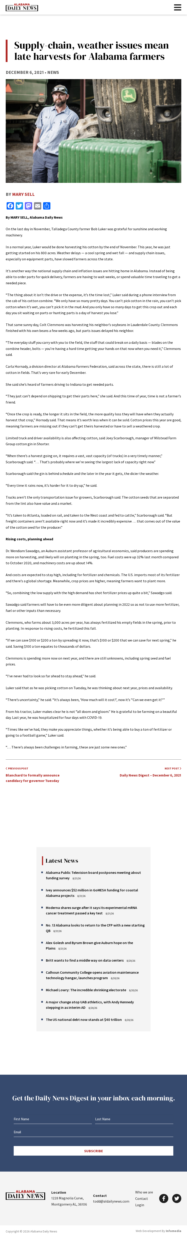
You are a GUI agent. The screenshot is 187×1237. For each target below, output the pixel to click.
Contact (141, 1198)
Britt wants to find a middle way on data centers (85, 960)
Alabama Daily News (22, 7)
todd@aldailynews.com (111, 1201)
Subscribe (93, 1151)
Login (139, 1205)
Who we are (144, 1192)
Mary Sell (23, 194)
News (53, 72)
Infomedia (173, 1231)
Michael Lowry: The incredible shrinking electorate (86, 990)
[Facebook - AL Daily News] (163, 1198)
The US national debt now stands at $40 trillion (84, 1019)
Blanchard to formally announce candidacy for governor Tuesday (33, 775)
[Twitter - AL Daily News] (176, 1198)
